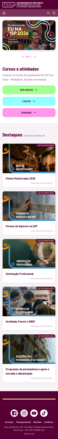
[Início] (4, 13)
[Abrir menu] (54, 13)
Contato (9, 422)
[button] (29, 89)
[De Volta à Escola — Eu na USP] (29, 35)
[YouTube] (34, 413)
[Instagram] (24, 413)
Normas (37, 422)
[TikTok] (44, 413)
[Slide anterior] (7, 35)
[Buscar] (48, 13)
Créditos (48, 422)
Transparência (23, 422)
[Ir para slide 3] (35, 56)
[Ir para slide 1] (23, 56)
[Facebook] (14, 413)
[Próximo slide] (50, 35)
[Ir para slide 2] (29, 56)
